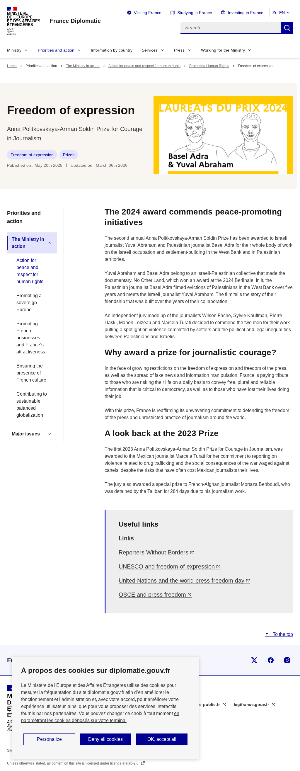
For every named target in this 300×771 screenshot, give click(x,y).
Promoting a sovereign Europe (29, 302)
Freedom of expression (32, 154)
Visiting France (147, 12)
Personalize (49, 739)
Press (179, 50)
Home (12, 66)
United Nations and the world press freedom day (181, 580)
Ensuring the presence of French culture (31, 372)
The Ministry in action (83, 66)
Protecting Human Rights (209, 66)
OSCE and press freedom (152, 594)
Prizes (68, 154)
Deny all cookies (105, 739)
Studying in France (194, 12)
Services (150, 50)
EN (282, 12)
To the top (282, 634)
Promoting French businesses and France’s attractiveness (30, 337)
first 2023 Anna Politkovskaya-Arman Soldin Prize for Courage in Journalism (193, 449)
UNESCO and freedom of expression (167, 566)
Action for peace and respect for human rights (144, 66)
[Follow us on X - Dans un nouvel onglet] (254, 660)
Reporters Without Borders (153, 552)
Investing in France (245, 12)
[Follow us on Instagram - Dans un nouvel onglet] (287, 660)
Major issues (26, 433)
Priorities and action (56, 50)
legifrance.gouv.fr (252, 704)
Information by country (111, 50)
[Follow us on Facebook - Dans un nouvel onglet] (271, 660)
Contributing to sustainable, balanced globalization (31, 405)
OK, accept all (161, 739)
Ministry (14, 50)
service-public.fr (204, 704)
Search (287, 28)
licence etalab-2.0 (124, 763)
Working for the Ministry (223, 50)
